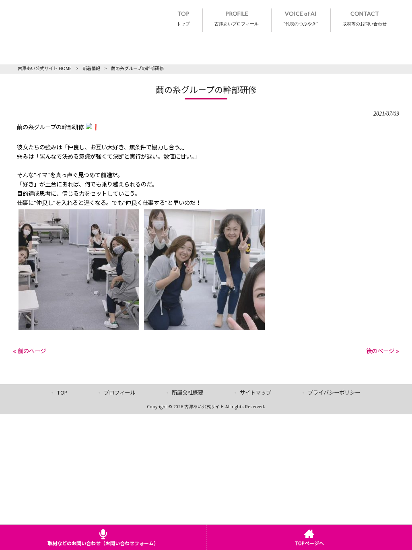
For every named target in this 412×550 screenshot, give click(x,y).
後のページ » (382, 351)
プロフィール (119, 393)
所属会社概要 (187, 393)
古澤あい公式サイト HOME (45, 68)
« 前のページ (29, 351)
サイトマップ (255, 393)
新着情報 (91, 68)
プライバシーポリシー (334, 393)
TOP (62, 393)
